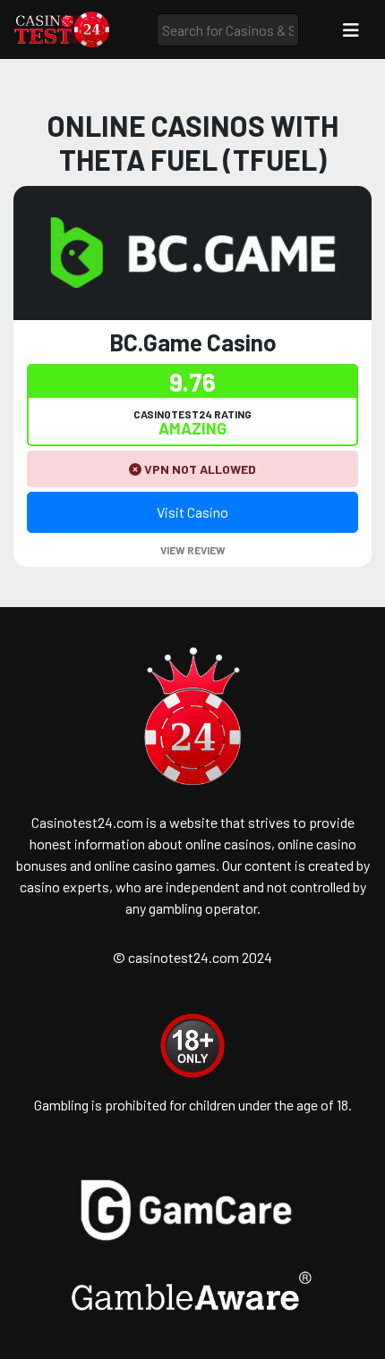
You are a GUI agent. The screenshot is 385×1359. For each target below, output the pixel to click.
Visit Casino (192, 511)
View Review (193, 550)
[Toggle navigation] (351, 30)
